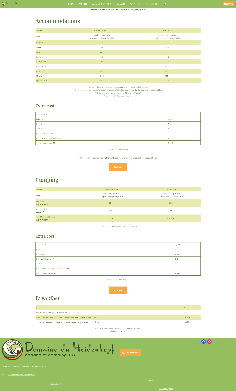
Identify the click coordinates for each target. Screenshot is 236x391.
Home (71, 4)
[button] (88, 3)
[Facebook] (203, 341)
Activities (135, 4)
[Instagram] (209, 341)
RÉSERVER (228, 4)
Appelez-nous (132, 352)
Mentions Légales (55, 384)
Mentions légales (166, 388)
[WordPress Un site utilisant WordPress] (12, 4)
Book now (118, 167)
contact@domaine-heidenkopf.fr (21, 374)
